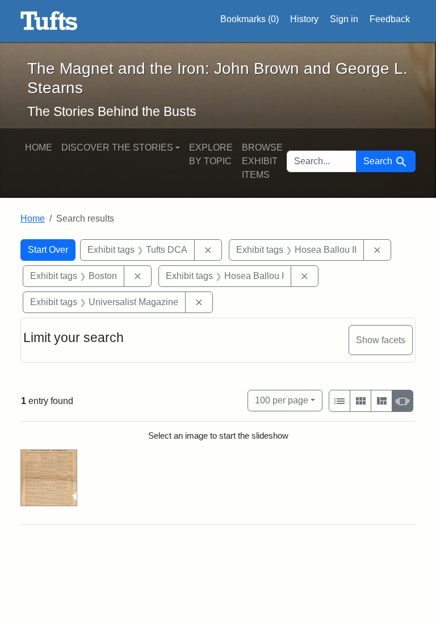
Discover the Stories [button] (117, 147)
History (304, 19)
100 (281, 400)
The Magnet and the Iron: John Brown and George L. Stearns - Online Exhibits (49, 21)
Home (38, 147)
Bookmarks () (249, 19)
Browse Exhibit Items (262, 161)
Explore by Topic (211, 154)
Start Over (48, 250)
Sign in (344, 19)
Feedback (390, 19)
